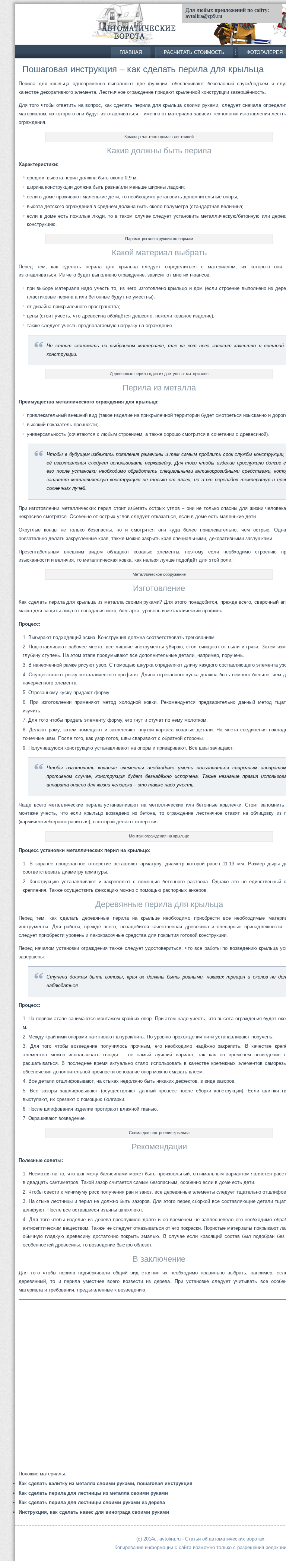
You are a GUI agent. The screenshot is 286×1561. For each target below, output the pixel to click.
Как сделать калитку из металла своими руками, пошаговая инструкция (106, 1483)
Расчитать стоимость (194, 52)
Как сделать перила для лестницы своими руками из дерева (92, 1502)
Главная (131, 52)
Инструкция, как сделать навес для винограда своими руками (94, 1512)
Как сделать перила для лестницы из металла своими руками (93, 1493)
